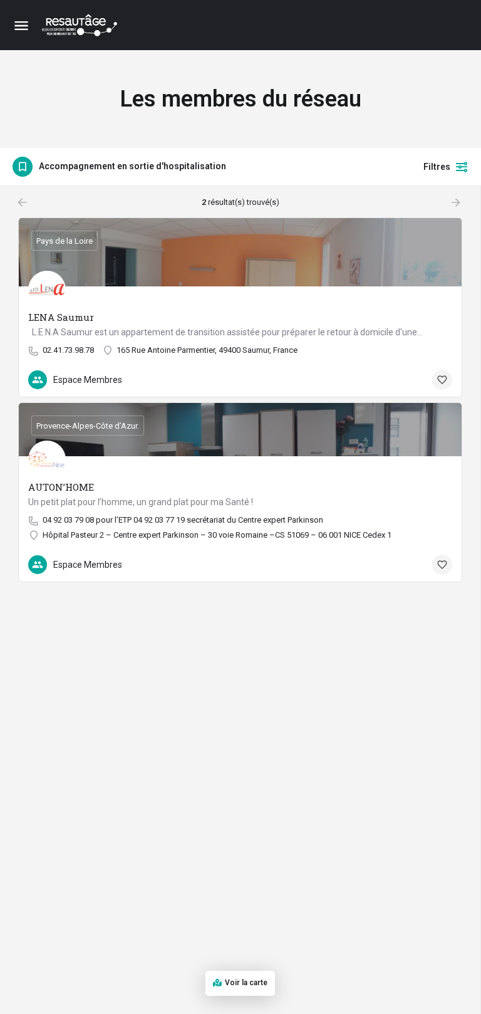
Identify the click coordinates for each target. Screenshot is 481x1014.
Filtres (436, 167)
